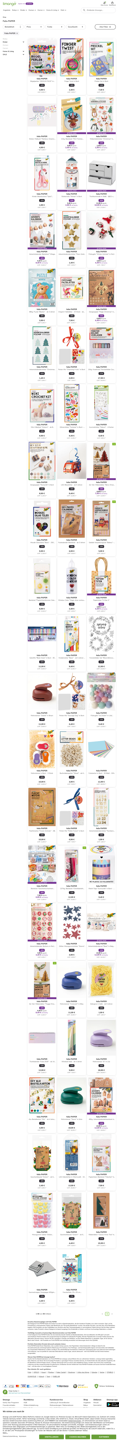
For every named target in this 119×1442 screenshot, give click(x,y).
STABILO (110, 1372)
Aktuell (96, 1402)
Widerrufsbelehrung (31, 1405)
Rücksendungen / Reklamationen (61, 1405)
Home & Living (8, 51)
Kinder (5, 42)
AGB (25, 1402)
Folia (29, 1372)
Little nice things (83, 1372)
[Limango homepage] (9, 3)
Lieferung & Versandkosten (59, 1402)
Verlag (102, 1372)
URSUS (36, 1372)
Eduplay (94, 1372)
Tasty (48, 1376)
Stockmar (71, 1372)
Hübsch (41, 1376)
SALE (5, 54)
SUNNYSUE (32, 1376)
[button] (112, 3)
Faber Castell (61, 1372)
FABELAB (56, 1376)
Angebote (87, 1402)
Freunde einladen (9, 1405)
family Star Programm (11, 1402)
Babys (85, 1405)
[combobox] (98, 10)
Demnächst (97, 1405)
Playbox (51, 1372)
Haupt (43, 1372)
